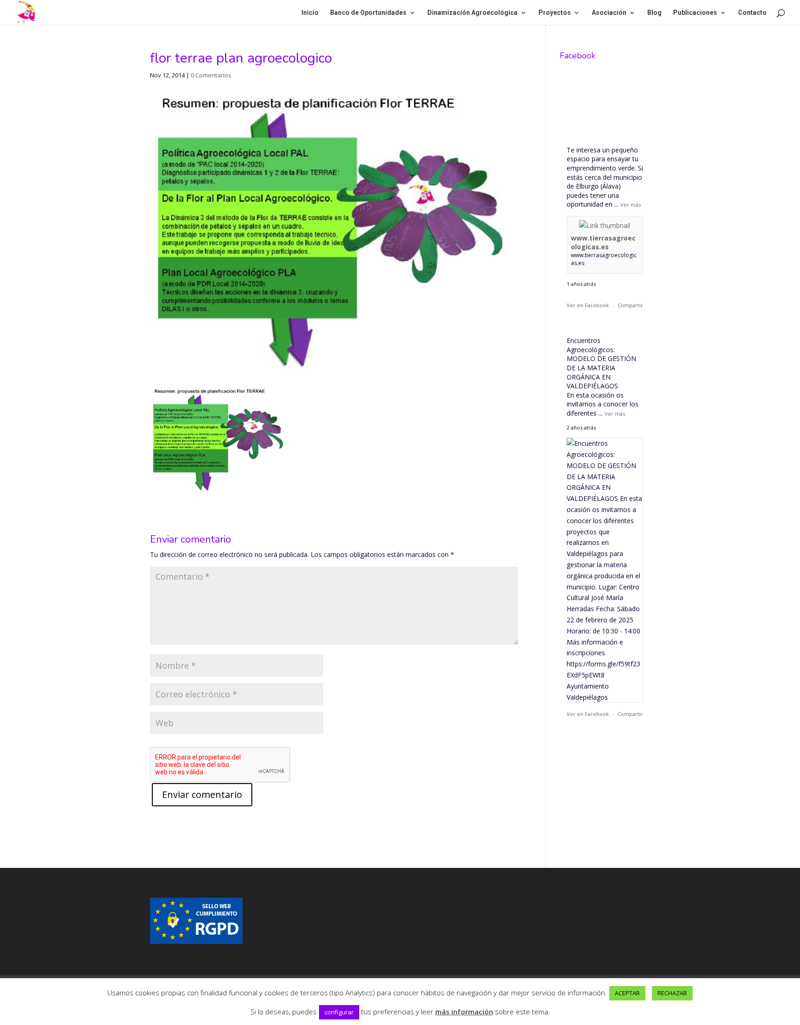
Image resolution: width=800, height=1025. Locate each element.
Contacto (752, 12)
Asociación (609, 12)
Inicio (310, 12)
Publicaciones (695, 12)
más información (464, 1011)
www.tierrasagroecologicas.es (603, 243)
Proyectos (554, 12)
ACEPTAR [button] (627, 993)
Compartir (630, 305)
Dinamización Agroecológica (472, 12)
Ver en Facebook (588, 305)
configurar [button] (339, 1012)
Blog (654, 12)
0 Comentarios (211, 75)
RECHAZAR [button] (672, 993)
